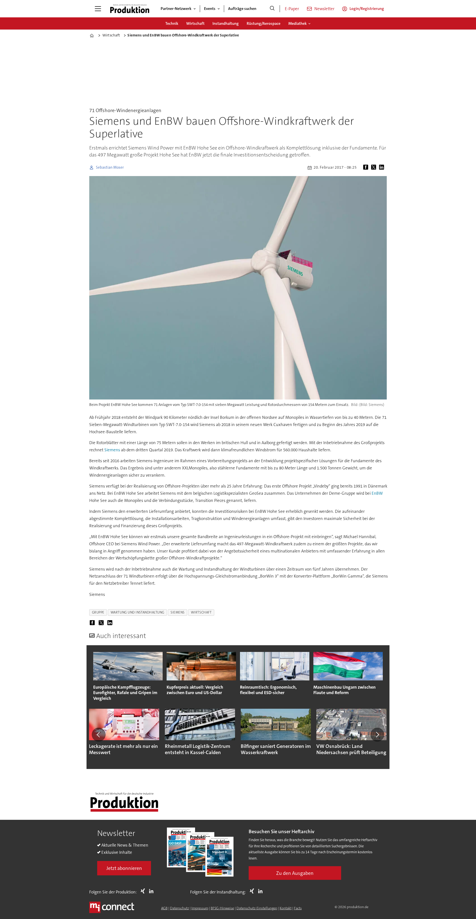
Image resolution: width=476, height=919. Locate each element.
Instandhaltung (225, 23)
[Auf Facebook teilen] (366, 167)
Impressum (199, 908)
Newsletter (324, 8)
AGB (164, 908)
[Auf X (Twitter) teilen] (374, 167)
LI (152, 890)
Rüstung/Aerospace (263, 23)
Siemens (112, 450)
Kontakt (286, 908)
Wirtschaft (195, 23)
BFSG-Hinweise (222, 908)
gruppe (98, 612)
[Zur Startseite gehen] (129, 8)
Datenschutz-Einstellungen (257, 908)
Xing (144, 890)
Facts (298, 908)
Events (209, 8)
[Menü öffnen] (98, 8)
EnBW (377, 493)
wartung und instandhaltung (137, 612)
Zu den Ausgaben (295, 873)
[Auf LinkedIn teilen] (382, 167)
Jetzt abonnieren (124, 868)
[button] (99, 734)
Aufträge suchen (242, 8)
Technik (171, 23)
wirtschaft (201, 612)
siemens (178, 612)
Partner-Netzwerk (176, 8)
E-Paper (292, 8)
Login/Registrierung (367, 8)
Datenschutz (179, 908)
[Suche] (272, 9)
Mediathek (297, 23)
